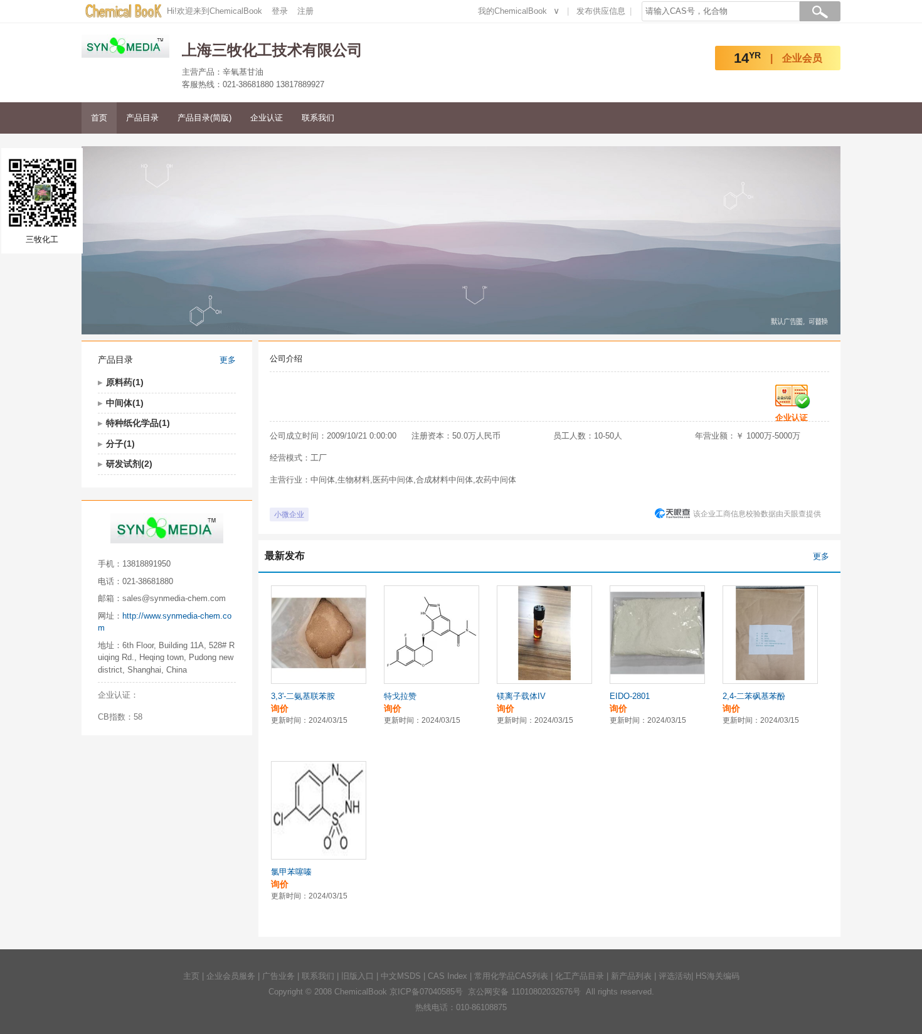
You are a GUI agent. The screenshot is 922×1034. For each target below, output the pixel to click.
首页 (99, 117)
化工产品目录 (579, 976)
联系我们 (318, 117)
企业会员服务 (230, 976)
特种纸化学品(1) (138, 423)
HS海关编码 (717, 976)
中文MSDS (401, 976)
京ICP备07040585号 (426, 991)
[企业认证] (792, 393)
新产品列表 (631, 976)
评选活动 (675, 976)
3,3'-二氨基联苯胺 (303, 696)
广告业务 (278, 976)
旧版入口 (357, 976)
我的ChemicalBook (512, 11)
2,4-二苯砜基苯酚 (754, 696)
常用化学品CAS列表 (511, 976)
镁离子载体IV (521, 696)
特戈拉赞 (400, 696)
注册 (305, 11)
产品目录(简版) (204, 117)
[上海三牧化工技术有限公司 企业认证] (163, 695)
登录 (280, 11)
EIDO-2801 (630, 696)
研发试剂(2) (129, 464)
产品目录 (142, 117)
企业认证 (266, 117)
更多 (228, 360)
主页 (191, 976)
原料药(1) (125, 382)
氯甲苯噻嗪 (291, 872)
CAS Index (447, 976)
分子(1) (120, 444)
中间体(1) (125, 403)
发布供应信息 (600, 11)
